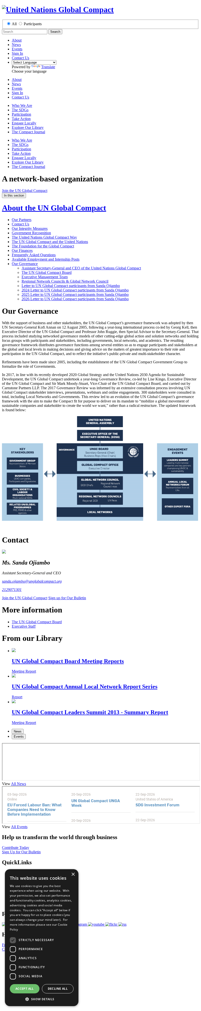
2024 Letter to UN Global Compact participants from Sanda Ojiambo (75, 290)
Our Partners (21, 220)
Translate (48, 67)
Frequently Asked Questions (34, 255)
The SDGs (20, 110)
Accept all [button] (24, 989)
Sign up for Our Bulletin (67, 598)
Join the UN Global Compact (24, 191)
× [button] (73, 874)
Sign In (17, 53)
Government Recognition (31, 233)
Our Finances (22, 250)
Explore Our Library (28, 127)
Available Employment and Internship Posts (45, 259)
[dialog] (41, 937)
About (17, 40)
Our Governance (25, 264)
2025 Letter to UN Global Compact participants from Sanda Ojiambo (75, 294)
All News (18, 784)
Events (17, 49)
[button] (42, 999)
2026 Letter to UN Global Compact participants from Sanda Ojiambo (75, 299)
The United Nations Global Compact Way (44, 237)
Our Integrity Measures (30, 228)
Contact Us (20, 58)
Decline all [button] (58, 989)
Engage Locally (24, 123)
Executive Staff (24, 626)
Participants (33, 24)
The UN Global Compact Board (47, 272)
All (14, 24)
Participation (21, 114)
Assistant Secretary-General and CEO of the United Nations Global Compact (81, 268)
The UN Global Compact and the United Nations (50, 242)
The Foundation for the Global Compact (43, 246)
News (16, 45)
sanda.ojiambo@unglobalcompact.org (32, 581)
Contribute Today (15, 847)
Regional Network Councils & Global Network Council (65, 281)
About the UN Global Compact (54, 207)
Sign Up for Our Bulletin (21, 852)
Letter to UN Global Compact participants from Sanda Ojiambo (71, 286)
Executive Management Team (45, 277)
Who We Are (22, 105)
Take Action (21, 119)
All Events (19, 827)
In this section (14, 195)
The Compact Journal (28, 132)
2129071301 (12, 590)
